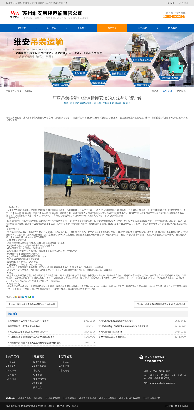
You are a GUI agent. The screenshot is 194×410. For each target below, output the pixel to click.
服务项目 (170, 3)
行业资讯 (167, 91)
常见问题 (181, 91)
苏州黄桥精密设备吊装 (129, 398)
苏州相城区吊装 (52, 398)
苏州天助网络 (181, 406)
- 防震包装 (37, 387)
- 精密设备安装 (39, 366)
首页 (19, 91)
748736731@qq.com (160, 371)
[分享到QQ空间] (16, 297)
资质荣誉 (81, 28)
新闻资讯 (112, 28)
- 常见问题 (64, 370)
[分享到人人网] (26, 297)
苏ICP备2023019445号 (68, 406)
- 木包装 (36, 370)
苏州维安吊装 (24, 398)
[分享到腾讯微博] (23, 297)
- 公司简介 (11, 362)
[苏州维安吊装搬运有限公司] (48, 15)
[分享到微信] (29, 297)
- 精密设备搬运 (39, 362)
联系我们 (183, 3)
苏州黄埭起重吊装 (107, 398)
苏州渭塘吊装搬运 (87, 398)
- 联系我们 (11, 379)
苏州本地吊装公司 (151, 398)
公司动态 (153, 91)
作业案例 (51, 28)
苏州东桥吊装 (69, 398)
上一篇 (31, 304)
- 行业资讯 (64, 366)
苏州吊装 (38, 398)
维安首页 (21, 28)
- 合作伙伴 (11, 375)
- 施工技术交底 (39, 379)
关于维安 (142, 28)
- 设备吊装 (37, 375)
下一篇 (161, 304)
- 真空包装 (37, 383)
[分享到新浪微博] (19, 297)
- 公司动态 (64, 362)
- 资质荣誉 (11, 370)
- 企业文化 (11, 366)
